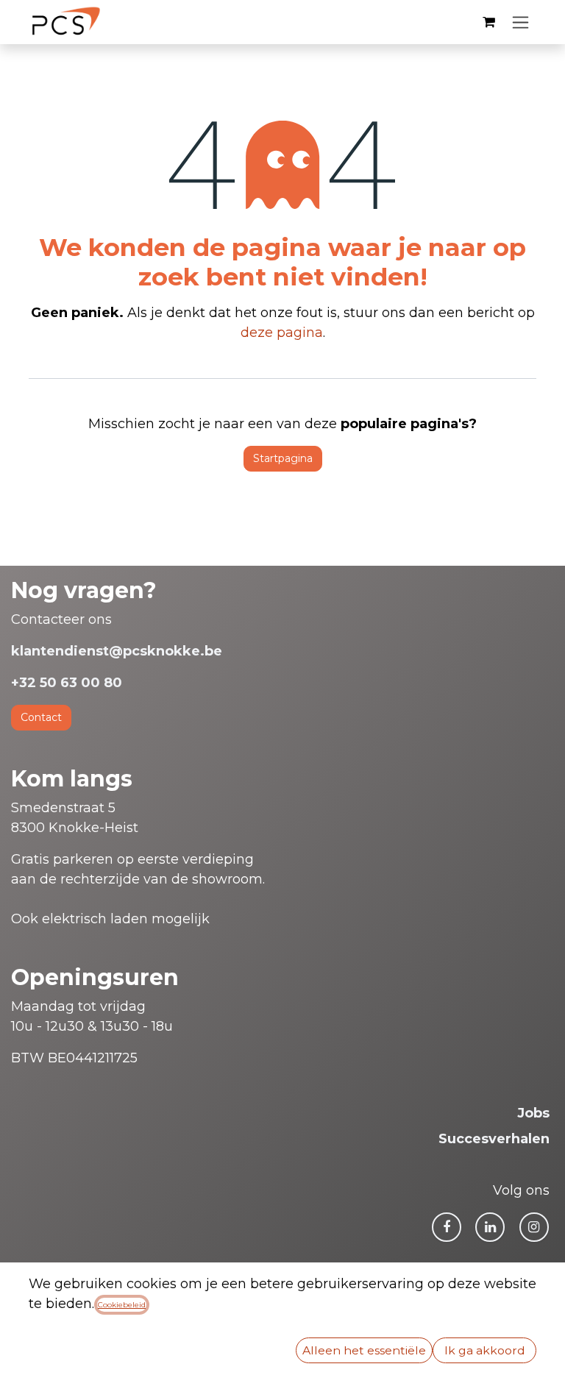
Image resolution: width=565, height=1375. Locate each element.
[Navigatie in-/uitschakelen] (520, 22)
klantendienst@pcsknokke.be (116, 651)
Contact (41, 717)
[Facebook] (446, 1227)
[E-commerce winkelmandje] (488, 22)
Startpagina (283, 458)
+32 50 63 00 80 (66, 683)
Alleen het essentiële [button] (364, 1350)
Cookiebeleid (122, 1305)
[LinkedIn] (490, 1227)
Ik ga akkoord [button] (484, 1350)
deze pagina (282, 332)
